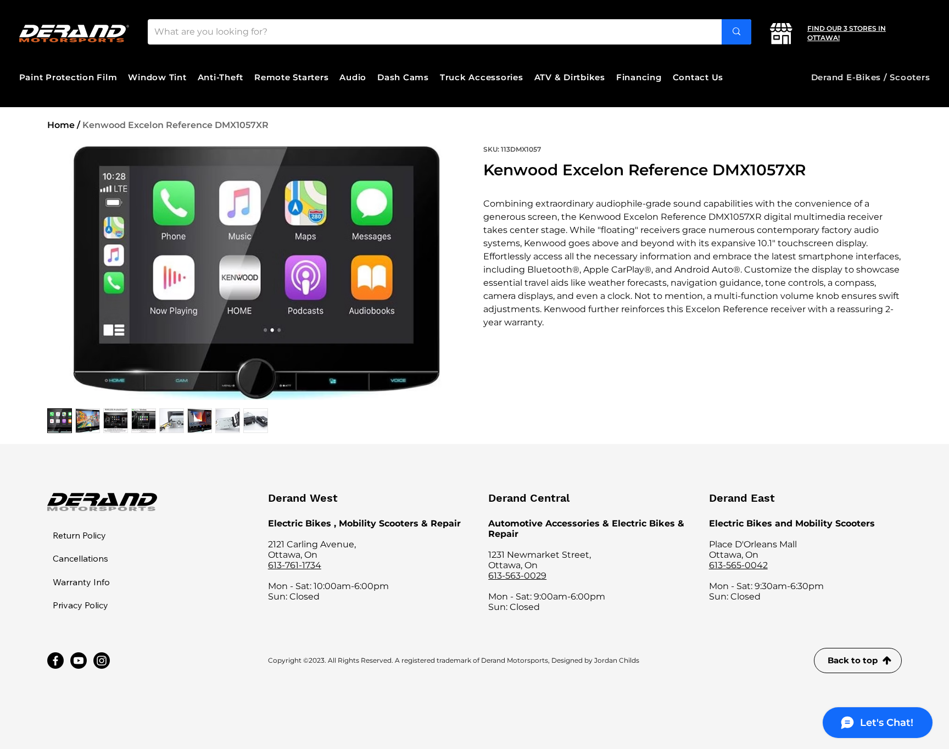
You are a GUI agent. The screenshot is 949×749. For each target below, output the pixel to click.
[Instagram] (101, 660)
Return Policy (79, 535)
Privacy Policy (80, 605)
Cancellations (80, 558)
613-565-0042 (738, 565)
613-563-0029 (517, 575)
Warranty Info (81, 581)
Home (61, 125)
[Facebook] (55, 660)
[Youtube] (78, 660)
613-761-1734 (294, 565)
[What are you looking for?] (736, 32)
